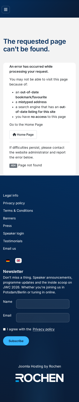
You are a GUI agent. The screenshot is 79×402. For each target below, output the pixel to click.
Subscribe (16, 341)
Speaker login (13, 233)
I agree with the (31, 329)
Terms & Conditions (18, 210)
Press (7, 226)
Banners (9, 218)
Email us (9, 248)
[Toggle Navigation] (6, 9)
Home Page (25, 134)
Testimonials (12, 241)
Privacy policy (14, 203)
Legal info (10, 195)
